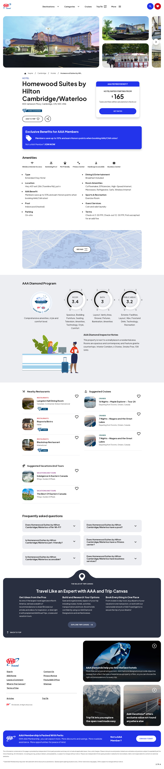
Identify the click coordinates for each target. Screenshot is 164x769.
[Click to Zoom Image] (51, 42)
